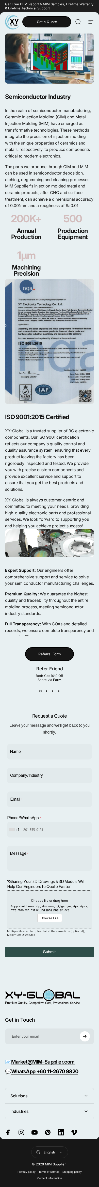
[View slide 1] (40, 691)
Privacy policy (27, 1172)
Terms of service (49, 1172)
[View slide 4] (59, 691)
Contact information (49, 1178)
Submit (49, 952)
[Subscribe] (85, 1036)
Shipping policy (72, 1172)
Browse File (50, 918)
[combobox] (14, 829)
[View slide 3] (53, 691)
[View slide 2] (46, 691)
